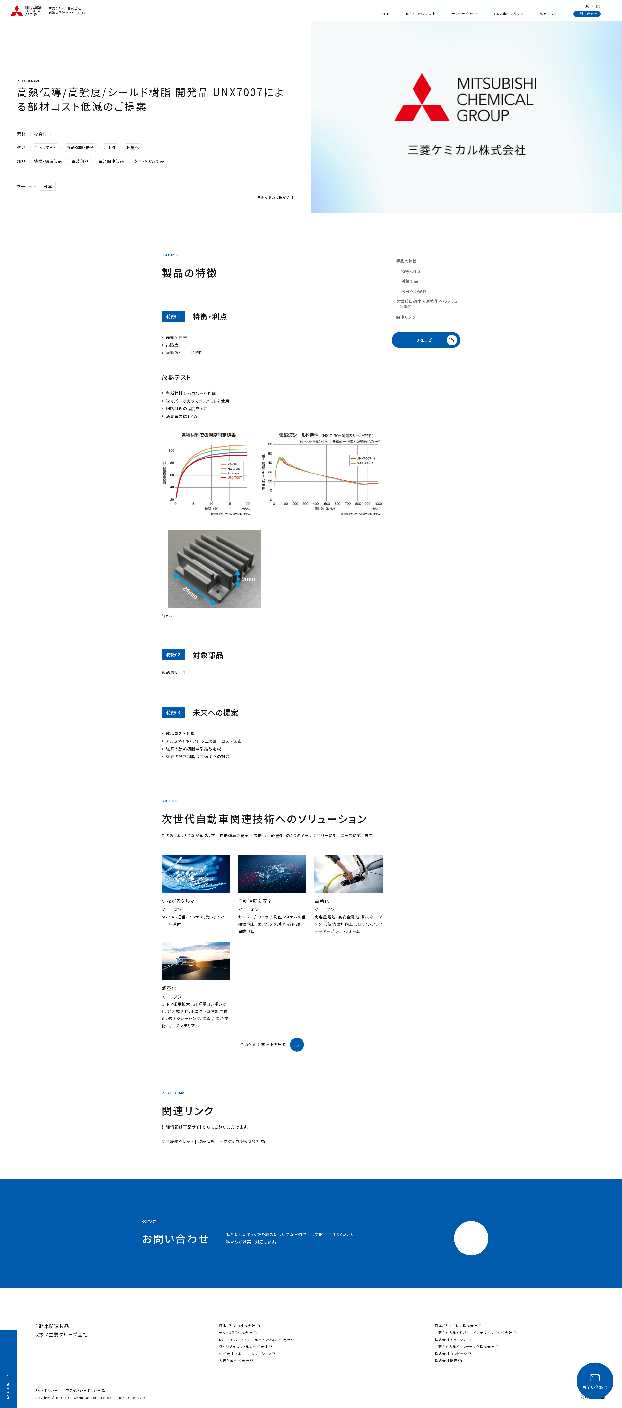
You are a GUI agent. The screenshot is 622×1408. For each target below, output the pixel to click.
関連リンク (406, 317)
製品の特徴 (406, 261)
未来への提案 (413, 291)
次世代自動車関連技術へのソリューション (427, 303)
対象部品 (409, 281)
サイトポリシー (46, 1390)
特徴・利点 (411, 271)
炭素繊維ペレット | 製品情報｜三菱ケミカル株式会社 (211, 1141)
